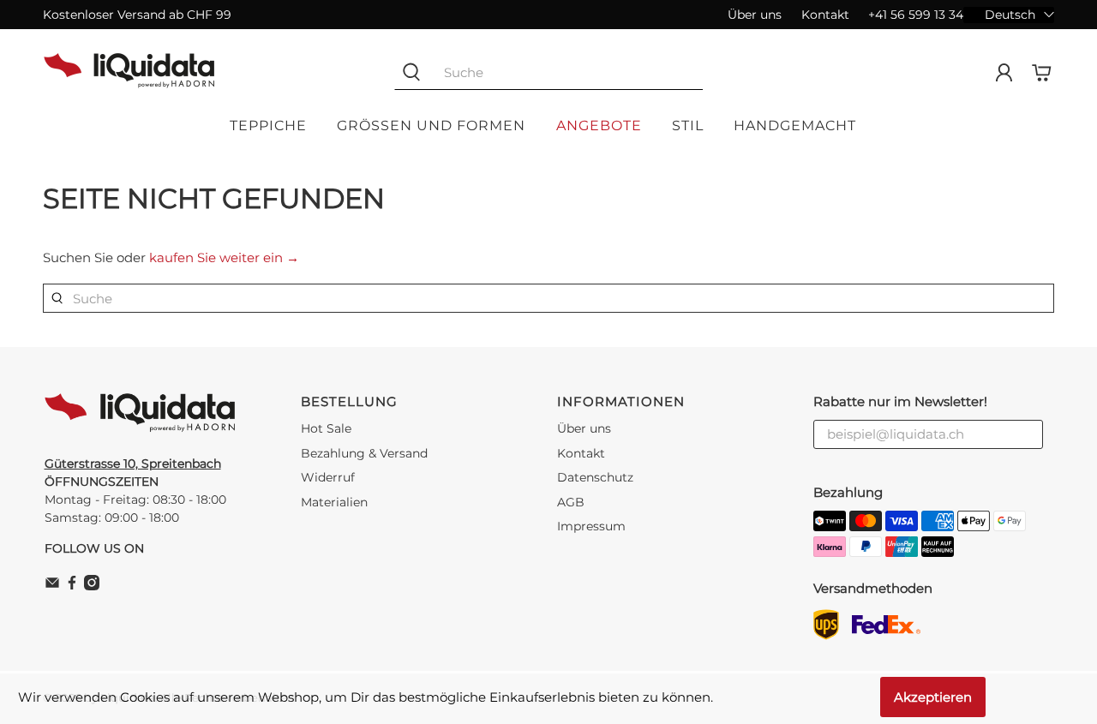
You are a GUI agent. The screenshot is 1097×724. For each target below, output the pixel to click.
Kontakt (825, 14)
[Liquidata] (129, 72)
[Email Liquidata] (52, 586)
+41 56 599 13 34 (915, 14)
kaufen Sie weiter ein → (224, 257)
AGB (570, 502)
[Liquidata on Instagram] (91, 586)
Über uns (755, 14)
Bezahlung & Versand (364, 453)
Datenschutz (595, 477)
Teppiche (268, 125)
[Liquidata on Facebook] (72, 586)
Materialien (334, 502)
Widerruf (328, 477)
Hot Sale (326, 428)
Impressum (591, 526)
